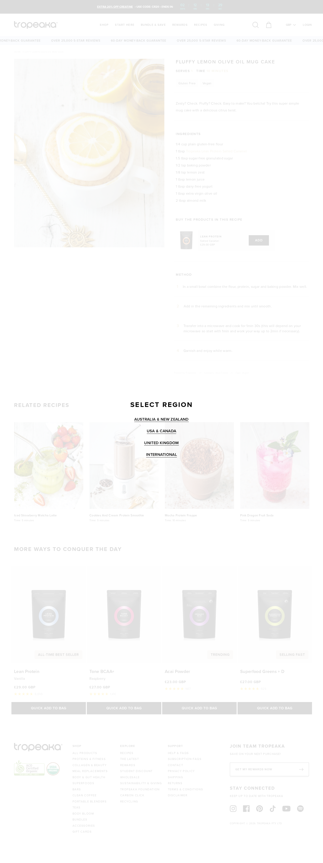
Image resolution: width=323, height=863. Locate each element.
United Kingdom (161, 442)
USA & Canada (161, 431)
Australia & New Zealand (161, 419)
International (161, 454)
